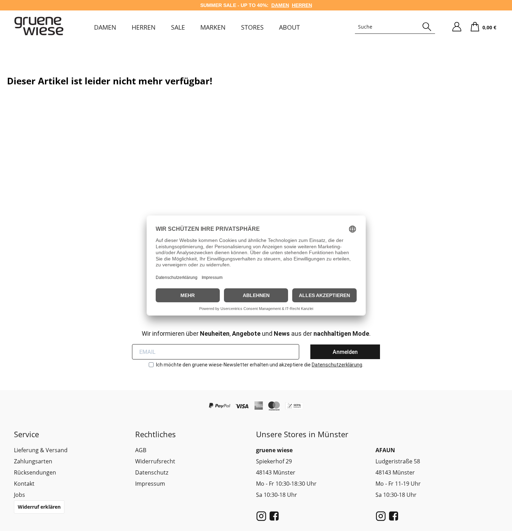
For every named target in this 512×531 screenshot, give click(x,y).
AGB (140, 450)
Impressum (150, 483)
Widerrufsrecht (155, 461)
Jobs (19, 495)
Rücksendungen (35, 472)
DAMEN (280, 5)
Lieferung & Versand (41, 450)
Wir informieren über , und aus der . (256, 333)
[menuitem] (105, 27)
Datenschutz (151, 472)
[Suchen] (427, 27)
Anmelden (345, 352)
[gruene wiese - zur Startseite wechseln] (38, 26)
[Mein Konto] (457, 27)
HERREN (302, 5)
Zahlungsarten (33, 461)
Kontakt (24, 483)
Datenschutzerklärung (337, 364)
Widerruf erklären (39, 506)
